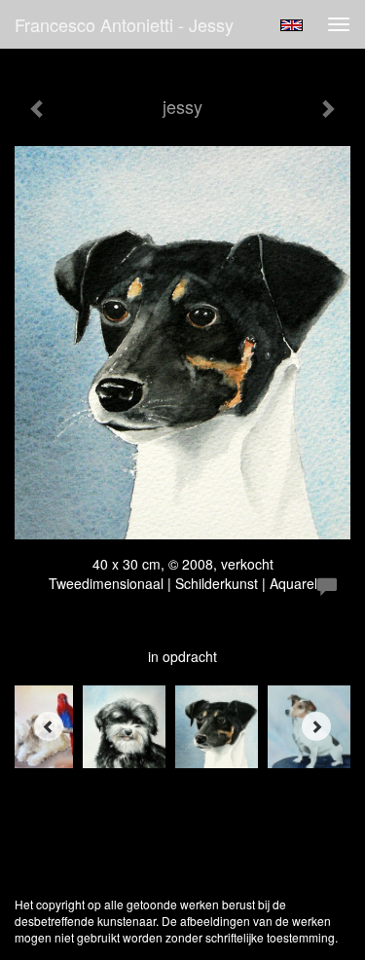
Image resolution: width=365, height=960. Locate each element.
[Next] (316, 726)
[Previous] (48, 726)
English (291, 25)
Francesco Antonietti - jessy (124, 24)
